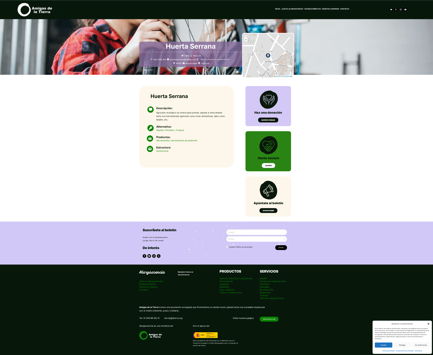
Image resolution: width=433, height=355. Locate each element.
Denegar (402, 345)
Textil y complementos (231, 292)
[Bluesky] (391, 9)
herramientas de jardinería (184, 140)
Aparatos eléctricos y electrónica (236, 278)
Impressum (418, 350)
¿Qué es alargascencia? (151, 281)
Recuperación (267, 290)
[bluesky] (149, 256)
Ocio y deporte (227, 290)
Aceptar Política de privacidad (240, 247)
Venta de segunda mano (272, 298)
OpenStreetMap (287, 76)
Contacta (143, 290)
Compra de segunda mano (273, 281)
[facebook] (396, 9)
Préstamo (169, 130)
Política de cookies (388, 350)
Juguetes (224, 284)
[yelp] (158, 256)
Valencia (205, 63)
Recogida (264, 287)
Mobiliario (224, 287)
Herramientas (163, 140)
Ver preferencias (421, 345)
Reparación (265, 292)
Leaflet (277, 76)
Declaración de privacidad (405, 350)
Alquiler (160, 130)
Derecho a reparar (148, 287)
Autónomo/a (162, 151)
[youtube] (405, 9)
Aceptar (383, 345)
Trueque (180, 130)
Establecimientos (147, 284)
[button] (428, 324)
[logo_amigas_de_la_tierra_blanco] (34, 4)
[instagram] (400, 9)
